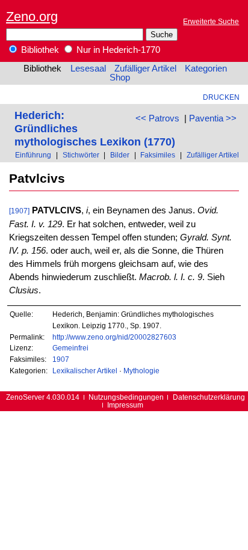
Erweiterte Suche (211, 21)
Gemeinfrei (70, 348)
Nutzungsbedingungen (126, 397)
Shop (120, 77)
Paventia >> (213, 118)
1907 (60, 359)
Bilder (119, 155)
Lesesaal (88, 68)
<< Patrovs (157, 118)
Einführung (33, 155)
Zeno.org (32, 16)
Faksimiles (157, 155)
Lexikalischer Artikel (84, 370)
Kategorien (206, 68)
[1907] (19, 211)
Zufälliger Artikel (145, 68)
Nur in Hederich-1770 (117, 50)
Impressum (125, 405)
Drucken (221, 97)
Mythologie (141, 370)
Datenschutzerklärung (209, 397)
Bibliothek (39, 50)
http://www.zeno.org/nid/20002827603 (114, 337)
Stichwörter (81, 155)
